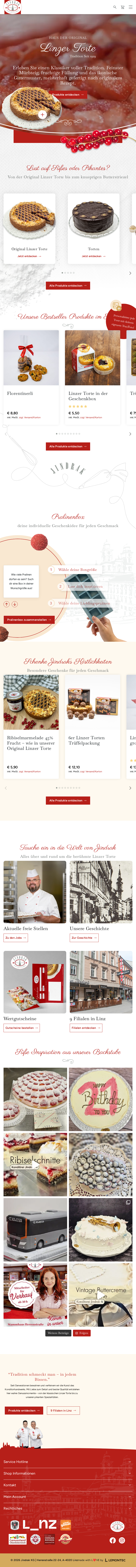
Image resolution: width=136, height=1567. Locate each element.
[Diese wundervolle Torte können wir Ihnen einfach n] (100, 1295)
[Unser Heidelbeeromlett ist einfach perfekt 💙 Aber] (100, 1164)
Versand (28, 417)
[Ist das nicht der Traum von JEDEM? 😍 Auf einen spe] (35, 1099)
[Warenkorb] (123, 7)
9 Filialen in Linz (61, 1410)
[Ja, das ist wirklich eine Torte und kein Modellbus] (35, 1230)
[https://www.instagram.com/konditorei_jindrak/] (122, 1540)
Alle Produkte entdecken (65, 285)
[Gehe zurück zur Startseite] (117, 1526)
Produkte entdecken (21, 1410)
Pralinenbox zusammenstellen (27, 619)
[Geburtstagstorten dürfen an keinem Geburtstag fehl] (100, 1099)
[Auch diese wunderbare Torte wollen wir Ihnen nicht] (100, 1230)
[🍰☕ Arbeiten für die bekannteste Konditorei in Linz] (35, 1295)
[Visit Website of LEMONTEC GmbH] (115, 1560)
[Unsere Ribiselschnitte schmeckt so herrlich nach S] (35, 1164)
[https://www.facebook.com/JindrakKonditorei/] (113, 1540)
